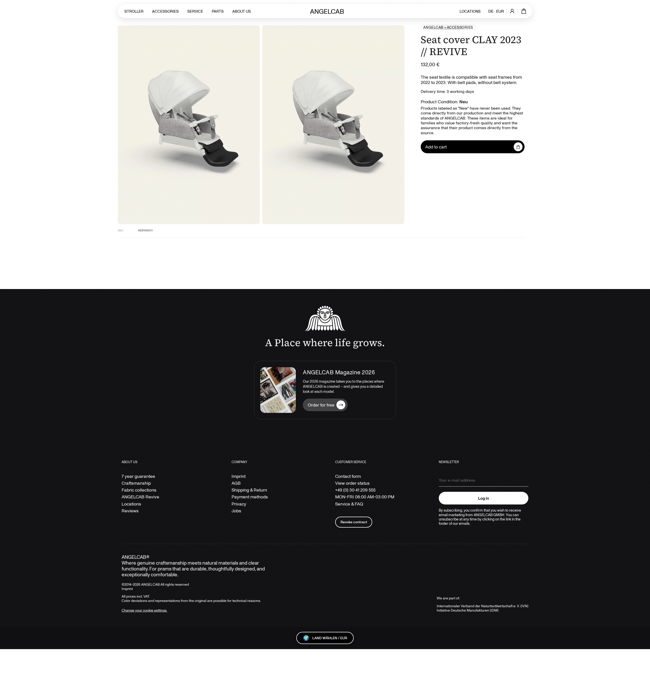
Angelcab (433, 27)
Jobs (236, 510)
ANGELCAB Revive (140, 496)
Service (195, 11)
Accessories (165, 11)
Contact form (348, 476)
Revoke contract (353, 521)
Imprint (239, 476)
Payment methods (250, 496)
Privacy (239, 504)
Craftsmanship (136, 483)
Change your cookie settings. (144, 610)
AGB (236, 483)
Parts (218, 11)
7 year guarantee (138, 476)
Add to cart (436, 147)
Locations (470, 11)
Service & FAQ (349, 504)
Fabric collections (139, 490)
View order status (352, 483)
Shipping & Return (249, 490)
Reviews (130, 510)
